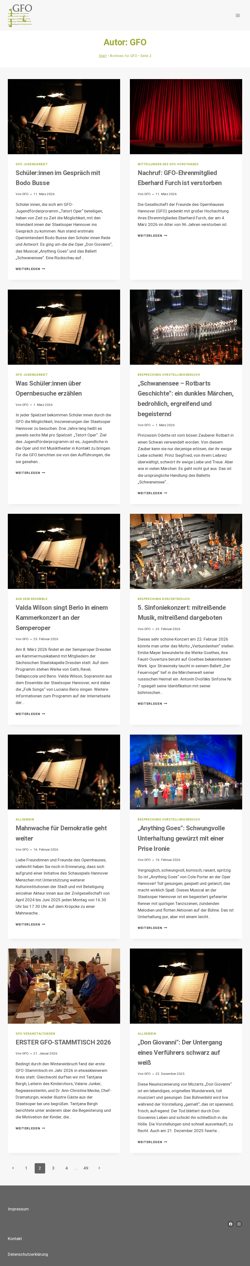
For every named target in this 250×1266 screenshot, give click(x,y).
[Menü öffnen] (237, 15)
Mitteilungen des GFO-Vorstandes (168, 164)
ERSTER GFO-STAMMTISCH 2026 (63, 1042)
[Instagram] (239, 1224)
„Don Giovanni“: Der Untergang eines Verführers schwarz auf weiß (180, 1052)
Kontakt (15, 1239)
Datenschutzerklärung (28, 1254)
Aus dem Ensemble (32, 599)
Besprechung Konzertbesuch (164, 599)
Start (103, 56)
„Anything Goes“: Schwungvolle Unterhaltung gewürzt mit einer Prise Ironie (181, 838)
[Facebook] (230, 1224)
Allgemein (25, 820)
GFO (25, 194)
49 (85, 1168)
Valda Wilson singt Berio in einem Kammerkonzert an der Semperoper (62, 618)
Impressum (18, 1209)
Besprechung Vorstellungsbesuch (169, 375)
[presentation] (64, 116)
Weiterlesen (30, 269)
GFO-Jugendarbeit (32, 164)
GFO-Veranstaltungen (35, 1034)
